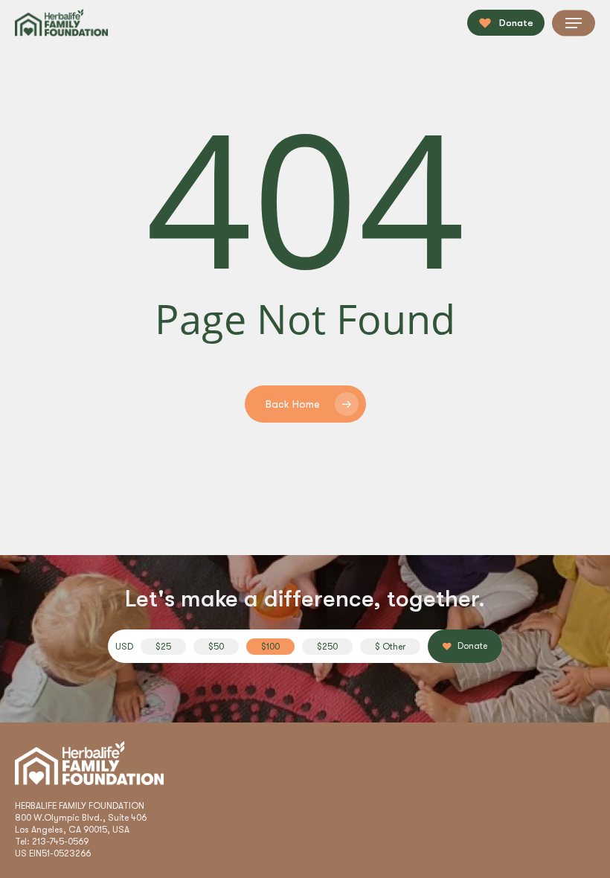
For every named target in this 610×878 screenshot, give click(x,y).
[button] (573, 23)
